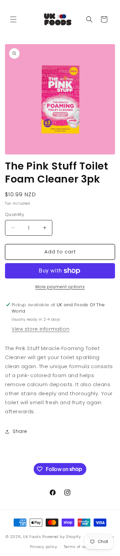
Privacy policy (43, 546)
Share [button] (20, 431)
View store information (40, 329)
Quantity (14, 214)
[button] (13, 19)
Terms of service (80, 546)
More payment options (60, 287)
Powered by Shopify (61, 536)
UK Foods (32, 536)
